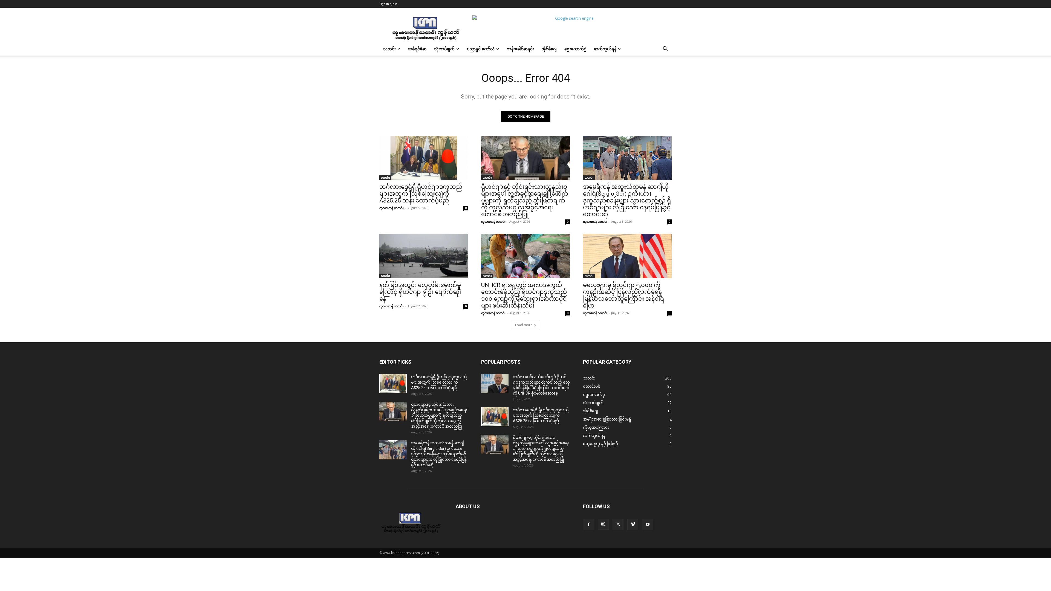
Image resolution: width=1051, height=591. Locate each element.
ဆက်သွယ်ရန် (605, 48)
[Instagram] (603, 524)
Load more (523, 325)
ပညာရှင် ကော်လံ (481, 48)
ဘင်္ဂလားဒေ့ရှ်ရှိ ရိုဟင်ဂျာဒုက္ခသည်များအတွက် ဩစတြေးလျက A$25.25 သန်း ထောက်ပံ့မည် (420, 194)
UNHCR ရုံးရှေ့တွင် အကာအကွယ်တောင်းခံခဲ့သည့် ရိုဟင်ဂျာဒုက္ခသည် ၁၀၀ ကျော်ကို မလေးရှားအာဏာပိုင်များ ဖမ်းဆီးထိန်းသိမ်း (524, 295)
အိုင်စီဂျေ (549, 48)
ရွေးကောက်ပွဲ (575, 48)
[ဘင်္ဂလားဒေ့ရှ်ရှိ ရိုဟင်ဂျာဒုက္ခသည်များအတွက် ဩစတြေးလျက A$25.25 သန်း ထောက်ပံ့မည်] (423, 158)
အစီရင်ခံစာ (417, 48)
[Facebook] (588, 524)
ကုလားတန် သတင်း (391, 208)
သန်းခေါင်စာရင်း (520, 48)
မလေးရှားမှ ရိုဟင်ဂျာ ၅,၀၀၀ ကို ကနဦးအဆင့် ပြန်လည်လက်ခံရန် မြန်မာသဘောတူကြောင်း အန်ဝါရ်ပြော (623, 295)
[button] (665, 49)
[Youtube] (647, 524)
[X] (618, 524)
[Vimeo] (632, 524)
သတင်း (389, 48)
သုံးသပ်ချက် (444, 48)
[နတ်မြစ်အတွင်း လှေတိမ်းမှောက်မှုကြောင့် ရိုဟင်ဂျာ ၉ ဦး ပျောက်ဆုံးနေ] (423, 256)
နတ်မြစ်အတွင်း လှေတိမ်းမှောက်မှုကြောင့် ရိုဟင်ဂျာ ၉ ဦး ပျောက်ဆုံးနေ (420, 292)
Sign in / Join (388, 4)
